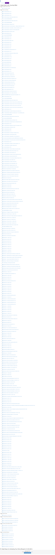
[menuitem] (0, 1)
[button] (0, 0)
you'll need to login (30, 551)
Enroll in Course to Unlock (27, 552)
